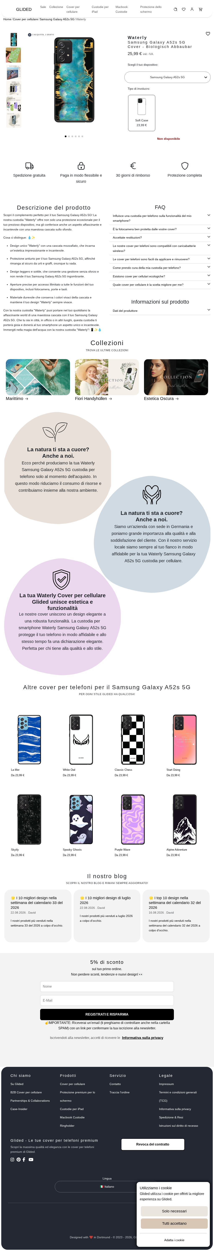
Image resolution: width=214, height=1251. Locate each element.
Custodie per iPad (100, 9)
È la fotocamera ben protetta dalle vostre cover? (145, 229)
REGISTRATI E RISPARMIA (107, 1014)
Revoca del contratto (152, 1144)
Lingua (107, 1178)
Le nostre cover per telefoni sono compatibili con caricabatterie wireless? (154, 248)
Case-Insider (18, 1109)
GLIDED (24, 9)
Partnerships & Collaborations (30, 1100)
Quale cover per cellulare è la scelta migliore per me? (148, 284)
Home (7, 19)
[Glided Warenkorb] (200, 10)
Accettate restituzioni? (127, 237)
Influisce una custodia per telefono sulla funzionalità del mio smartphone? (152, 218)
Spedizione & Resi (171, 1117)
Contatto (115, 1084)
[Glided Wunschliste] (175, 10)
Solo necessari (174, 1211)
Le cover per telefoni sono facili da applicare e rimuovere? (151, 259)
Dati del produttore (125, 310)
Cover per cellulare (73, 9)
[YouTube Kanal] (31, 1160)
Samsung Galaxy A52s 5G (57, 19)
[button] (65, 136)
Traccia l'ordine (120, 1092)
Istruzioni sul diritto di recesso (178, 1125)
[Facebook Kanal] (25, 1160)
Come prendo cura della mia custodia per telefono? (147, 267)
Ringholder (67, 1125)
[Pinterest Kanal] (19, 1160)
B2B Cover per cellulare (26, 1092)
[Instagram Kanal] (13, 1160)
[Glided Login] (192, 10)
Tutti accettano (174, 1223)
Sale (43, 7)
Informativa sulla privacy (142, 1038)
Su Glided (16, 1084)
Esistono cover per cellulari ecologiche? (139, 276)
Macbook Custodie (122, 9)
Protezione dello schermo (151, 9)
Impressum (166, 1084)
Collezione (56, 7)
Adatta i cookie (174, 1240)
